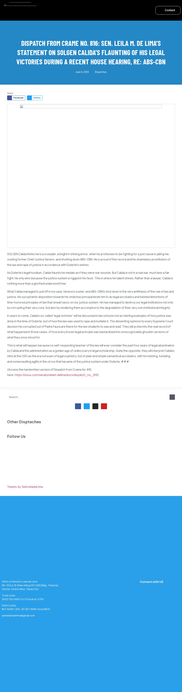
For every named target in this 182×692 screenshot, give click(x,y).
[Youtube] (104, 406)
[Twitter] (87, 406)
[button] (95, 9)
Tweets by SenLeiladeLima (25, 486)
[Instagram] (95, 406)
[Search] (172, 397)
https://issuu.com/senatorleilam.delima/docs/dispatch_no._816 (56, 375)
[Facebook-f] (78, 406)
